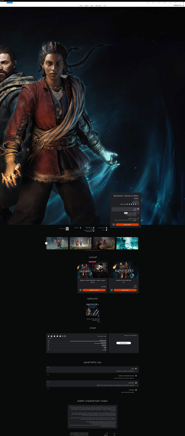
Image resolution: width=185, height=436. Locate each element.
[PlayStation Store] (179, 5)
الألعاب (170, 2)
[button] (89, 228)
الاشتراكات (86, 5)
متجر (180, 2)
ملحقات (159, 2)
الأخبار (153, 2)
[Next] (46, 243)
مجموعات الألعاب (98, 5)
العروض (91, 5)
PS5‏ (175, 2)
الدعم (148, 2)
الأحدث (104, 5)
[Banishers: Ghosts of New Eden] (127, 243)
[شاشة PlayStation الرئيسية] (183, 3)
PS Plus (164, 2)
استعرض (81, 5)
